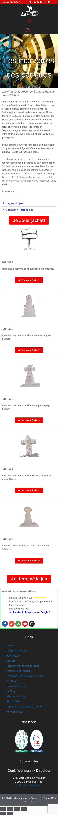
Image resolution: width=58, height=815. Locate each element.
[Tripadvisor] (18, 624)
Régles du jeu (14, 203)
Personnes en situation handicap (25, 675)
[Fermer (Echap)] (24, 809)
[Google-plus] (12, 624)
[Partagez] (17, 809)
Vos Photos (12, 681)
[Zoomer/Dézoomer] (3, 809)
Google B (45, 612)
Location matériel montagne (22, 665)
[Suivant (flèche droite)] (10, 813)
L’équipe (11, 660)
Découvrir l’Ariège (16, 696)
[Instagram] (32, 624)
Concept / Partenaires (19, 210)
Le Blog (10, 691)
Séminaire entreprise (18, 670)
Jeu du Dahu (13, 701)
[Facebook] (5, 624)
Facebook (18, 612)
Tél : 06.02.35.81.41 (29, 785)
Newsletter (12, 655)
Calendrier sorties (16, 650)
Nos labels (29, 722)
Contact (10, 645)
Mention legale (14, 711)
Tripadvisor (31, 612)
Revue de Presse (16, 686)
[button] (29, 21)
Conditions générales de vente (24, 706)
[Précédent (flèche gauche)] (3, 813)
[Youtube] (25, 624)
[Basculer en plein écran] (10, 809)
